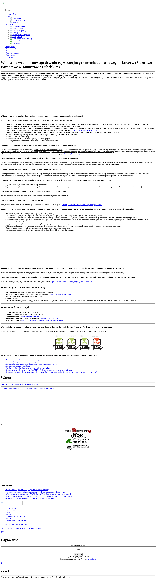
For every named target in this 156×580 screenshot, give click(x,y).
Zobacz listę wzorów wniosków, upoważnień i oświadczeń (42, 320)
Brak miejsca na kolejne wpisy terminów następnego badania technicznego (32, 360)
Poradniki (16, 43)
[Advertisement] (69, 97)
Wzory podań (10, 55)
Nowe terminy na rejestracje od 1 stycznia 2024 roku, (20, 384)
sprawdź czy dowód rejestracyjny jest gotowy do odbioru (72, 282)
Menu (7, 16)
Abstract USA (10, 518)
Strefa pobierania (18, 20)
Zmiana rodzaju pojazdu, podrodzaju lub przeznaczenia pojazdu (28, 362)
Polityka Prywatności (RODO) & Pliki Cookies (24, 528)
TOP (2, 532)
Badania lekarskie (19, 41)
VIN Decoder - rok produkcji (16, 516)
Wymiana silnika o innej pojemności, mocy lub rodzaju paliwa (27, 368)
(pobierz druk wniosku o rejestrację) (84, 130)
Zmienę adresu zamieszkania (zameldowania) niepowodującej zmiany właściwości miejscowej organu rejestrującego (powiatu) (51, 372)
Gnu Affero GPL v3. (22, 524)
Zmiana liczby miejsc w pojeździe (17, 366)
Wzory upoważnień (12, 51)
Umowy (8, 512)
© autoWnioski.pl (7, 524)
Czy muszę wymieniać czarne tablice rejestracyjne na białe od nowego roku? (28, 388)
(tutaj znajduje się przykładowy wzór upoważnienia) (82, 154)
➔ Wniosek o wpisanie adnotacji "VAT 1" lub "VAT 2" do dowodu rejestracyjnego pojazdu (38, 494)
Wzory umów (10, 47)
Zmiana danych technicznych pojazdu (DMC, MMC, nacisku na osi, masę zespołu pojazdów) (39, 370)
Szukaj (15, 22)
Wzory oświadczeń (12, 53)
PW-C (3, 528)
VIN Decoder (17, 28)
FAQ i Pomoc (10, 510)
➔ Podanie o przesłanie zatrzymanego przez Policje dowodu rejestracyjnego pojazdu (35, 492)
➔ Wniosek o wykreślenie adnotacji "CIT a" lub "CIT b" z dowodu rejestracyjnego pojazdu (38, 496)
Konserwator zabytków (21, 35)
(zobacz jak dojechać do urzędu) (60, 294)
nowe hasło (92, 559)
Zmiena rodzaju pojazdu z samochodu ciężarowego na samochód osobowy (32, 364)
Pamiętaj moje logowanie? (79, 557)
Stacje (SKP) (17, 37)
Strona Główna (11, 14)
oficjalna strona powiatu (30, 316)
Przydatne (9, 24)
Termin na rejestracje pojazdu (16, 520)
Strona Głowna (10, 508)
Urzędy (15, 33)
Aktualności (17, 18)
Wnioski (8, 514)
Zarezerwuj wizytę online (48, 318)
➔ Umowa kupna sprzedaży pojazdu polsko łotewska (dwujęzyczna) (30, 498)
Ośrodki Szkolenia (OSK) (22, 39)
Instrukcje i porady (19, 31)
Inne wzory (9, 57)
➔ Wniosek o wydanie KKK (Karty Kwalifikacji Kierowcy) (27, 490)
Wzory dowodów (19, 26)
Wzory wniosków (11, 49)
